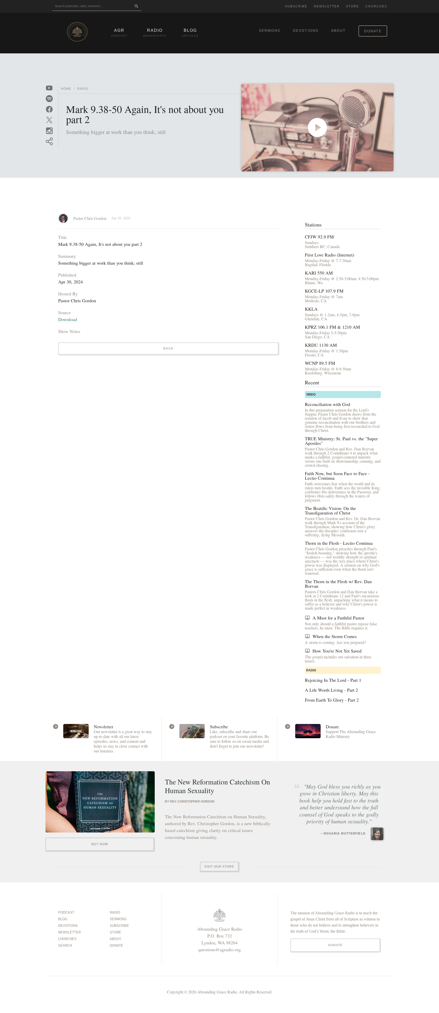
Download (67, 319)
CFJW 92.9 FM (319, 237)
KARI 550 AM (319, 273)
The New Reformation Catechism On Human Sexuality (217, 786)
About (338, 30)
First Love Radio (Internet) (329, 255)
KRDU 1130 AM (321, 345)
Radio (82, 88)
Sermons (269, 30)
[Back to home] (77, 32)
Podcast (66, 912)
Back (168, 348)
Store (352, 6)
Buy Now (99, 844)
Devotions (305, 30)
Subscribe (296, 6)
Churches (376, 6)
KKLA (311, 309)
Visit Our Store (219, 866)
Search (65, 945)
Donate (373, 31)
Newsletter (327, 6)
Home (66, 88)
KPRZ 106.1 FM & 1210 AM (332, 327)
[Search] (136, 6)
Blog (62, 919)
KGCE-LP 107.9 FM (324, 291)
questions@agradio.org (219, 949)
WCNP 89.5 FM (320, 363)
